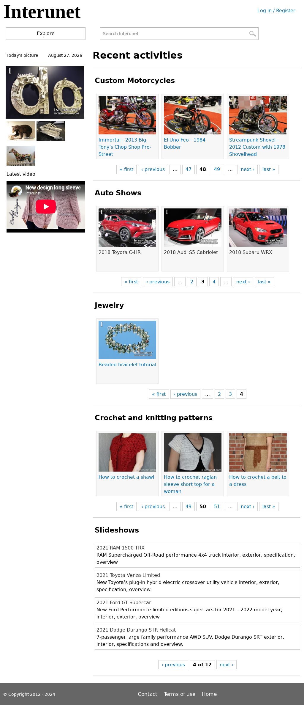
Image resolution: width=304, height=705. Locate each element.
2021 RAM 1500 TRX (120, 548)
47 (188, 169)
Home (209, 694)
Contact (148, 694)
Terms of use (179, 694)
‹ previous (153, 169)
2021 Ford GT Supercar (123, 602)
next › (247, 169)
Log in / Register (276, 10)
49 (217, 169)
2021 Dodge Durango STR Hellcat (136, 630)
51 (217, 506)
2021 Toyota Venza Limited (128, 575)
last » (268, 169)
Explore (46, 33)
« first (126, 169)
